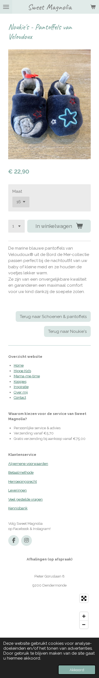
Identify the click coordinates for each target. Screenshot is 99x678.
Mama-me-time (27, 376)
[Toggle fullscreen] (84, 598)
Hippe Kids (22, 371)
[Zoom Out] (84, 624)
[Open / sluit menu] (6, 7)
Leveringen (17, 490)
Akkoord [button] (77, 670)
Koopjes (20, 382)
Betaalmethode (21, 472)
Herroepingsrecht (22, 481)
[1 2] (16, 226)
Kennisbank (18, 508)
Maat (17, 191)
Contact (20, 397)
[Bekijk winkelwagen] (93, 7)
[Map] (49, 611)
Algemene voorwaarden (28, 464)
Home (19, 365)
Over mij (21, 392)
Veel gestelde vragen (25, 499)
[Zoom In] (84, 616)
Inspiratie (21, 387)
